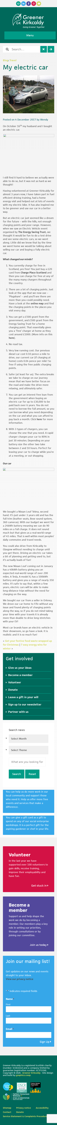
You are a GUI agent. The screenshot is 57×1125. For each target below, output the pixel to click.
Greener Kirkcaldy (29, 19)
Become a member (20, 675)
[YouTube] (39, 3)
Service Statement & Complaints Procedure (25, 1116)
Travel (13, 60)
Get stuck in (39, 885)
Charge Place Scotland (33, 272)
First (8, 1004)
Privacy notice (23, 1107)
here (11, 337)
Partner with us (18, 712)
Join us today (38, 945)
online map (37, 303)
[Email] (18, 3)
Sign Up (44, 1042)
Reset (32, 774)
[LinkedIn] (23, 3)
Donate (13, 690)
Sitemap (7, 1107)
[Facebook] (28, 3)
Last (8, 1015)
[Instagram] (33, 3)
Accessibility (42, 1107)
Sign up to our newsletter (24, 704)
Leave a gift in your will (23, 697)
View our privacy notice (19, 979)
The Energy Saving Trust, (32, 232)
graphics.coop (23, 1075)
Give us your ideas (20, 668)
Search (16, 774)
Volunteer (14, 682)
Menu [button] (30, 35)
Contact (7, 1112)
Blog (5, 60)
